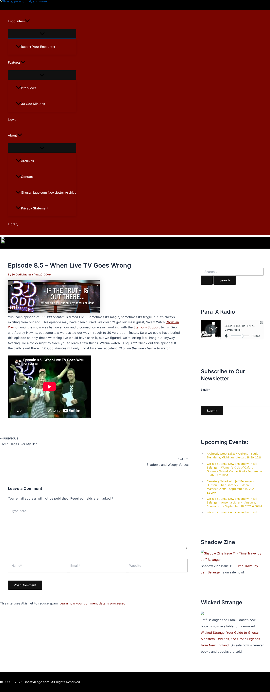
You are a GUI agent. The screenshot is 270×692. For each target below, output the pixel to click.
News (12, 120)
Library (13, 224)
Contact (27, 177)
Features (14, 62)
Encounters (16, 21)
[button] (27, 21)
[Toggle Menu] (42, 34)
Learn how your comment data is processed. (92, 603)
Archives (27, 161)
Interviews (28, 88)
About (12, 135)
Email (205, 389)
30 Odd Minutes (33, 104)
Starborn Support (147, 327)
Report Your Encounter (38, 47)
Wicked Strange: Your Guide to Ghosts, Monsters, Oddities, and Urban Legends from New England (230, 639)
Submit (212, 411)
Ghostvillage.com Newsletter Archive (48, 192)
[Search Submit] (207, 280)
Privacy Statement (34, 208)
